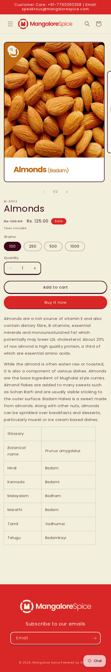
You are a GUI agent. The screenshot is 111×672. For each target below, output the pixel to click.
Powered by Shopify (76, 662)
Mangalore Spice (46, 662)
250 (32, 246)
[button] (10, 24)
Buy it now (56, 302)
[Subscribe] (94, 638)
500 (53, 246)
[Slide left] (44, 192)
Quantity (11, 257)
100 (12, 246)
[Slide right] (67, 192)
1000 (75, 246)
